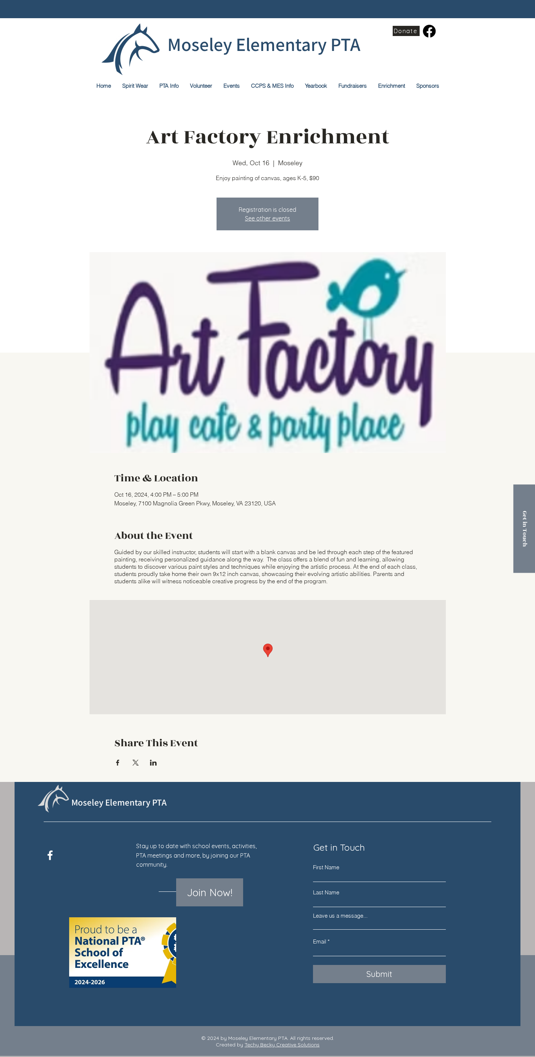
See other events (267, 218)
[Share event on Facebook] (117, 763)
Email (319, 941)
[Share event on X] (135, 763)
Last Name (326, 892)
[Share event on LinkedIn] (153, 763)
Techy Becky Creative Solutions (282, 1044)
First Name (326, 867)
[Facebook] (429, 31)
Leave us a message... (340, 915)
